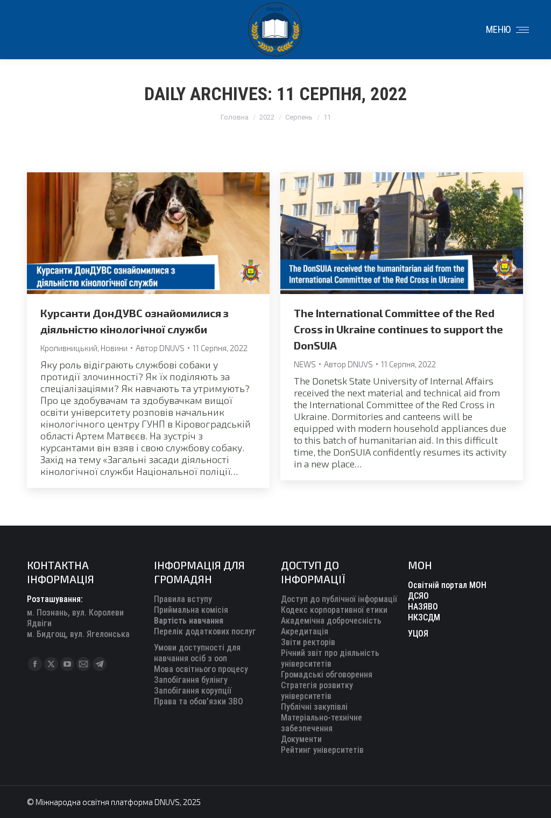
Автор (160, 348)
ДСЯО (418, 596)
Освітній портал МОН (447, 585)
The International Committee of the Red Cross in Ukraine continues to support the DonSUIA (398, 329)
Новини (114, 348)
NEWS (305, 364)
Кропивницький (68, 348)
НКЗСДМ (424, 617)
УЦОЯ (418, 633)
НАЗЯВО (423, 607)
